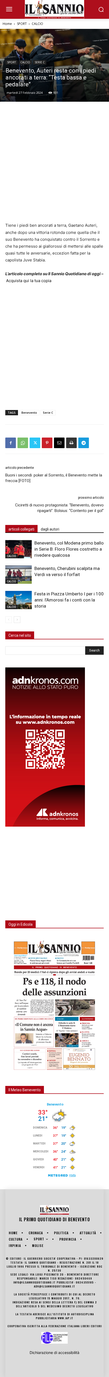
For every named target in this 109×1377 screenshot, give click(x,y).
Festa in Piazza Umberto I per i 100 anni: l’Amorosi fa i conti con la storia (69, 600)
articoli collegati (21, 529)
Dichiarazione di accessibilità (54, 1352)
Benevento (29, 413)
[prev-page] (8, 619)
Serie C (48, 413)
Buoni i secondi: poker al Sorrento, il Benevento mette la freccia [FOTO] (53, 478)
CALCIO (37, 23)
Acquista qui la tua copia (28, 280)
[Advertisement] (54, 161)
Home (7, 23)
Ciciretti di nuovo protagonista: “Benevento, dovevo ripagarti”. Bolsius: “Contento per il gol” (59, 508)
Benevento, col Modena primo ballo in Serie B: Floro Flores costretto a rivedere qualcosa (69, 549)
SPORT (22, 23)
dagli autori (50, 529)
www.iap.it (65, 1318)
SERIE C (40, 62)
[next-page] (17, 619)
